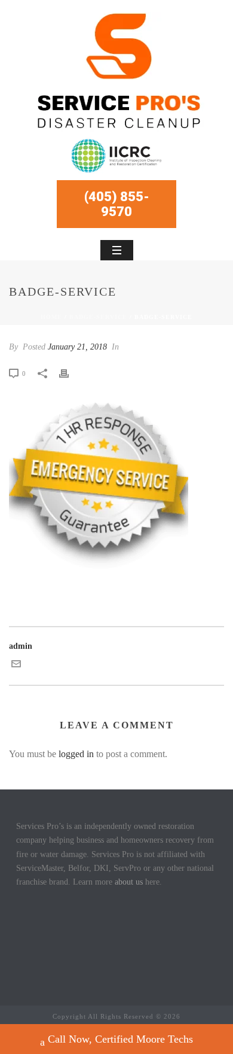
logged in (76, 754)
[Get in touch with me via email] (16, 665)
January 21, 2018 (77, 346)
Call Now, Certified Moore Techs (120, 1039)
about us (129, 881)
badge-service (98, 317)
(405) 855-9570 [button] (116, 204)
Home (51, 317)
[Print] (70, 373)
